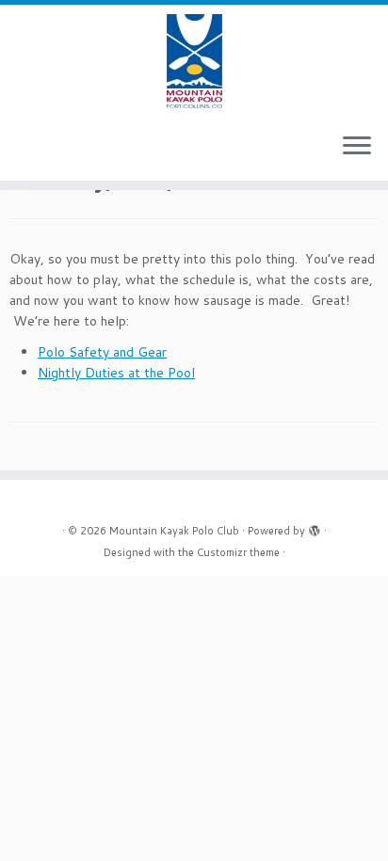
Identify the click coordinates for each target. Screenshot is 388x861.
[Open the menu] (357, 147)
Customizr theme (238, 552)
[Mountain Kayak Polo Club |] (194, 61)
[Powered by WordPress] (314, 527)
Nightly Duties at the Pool (116, 372)
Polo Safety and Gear (102, 352)
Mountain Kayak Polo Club (174, 530)
